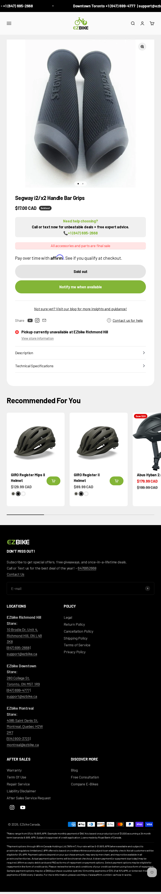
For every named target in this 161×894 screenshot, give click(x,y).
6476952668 (87, 568)
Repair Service (18, 784)
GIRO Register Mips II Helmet (28, 477)
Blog (74, 770)
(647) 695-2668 (18, 647)
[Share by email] (44, 320)
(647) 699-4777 (18, 690)
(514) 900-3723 (18, 738)
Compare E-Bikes (84, 784)
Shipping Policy (75, 638)
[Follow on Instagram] (37, 320)
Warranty (14, 770)
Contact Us (15, 574)
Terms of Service (77, 645)
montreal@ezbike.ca (23, 744)
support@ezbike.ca (22, 653)
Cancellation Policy (78, 631)
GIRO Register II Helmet (87, 477)
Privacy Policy (74, 651)
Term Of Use (16, 777)
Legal (68, 617)
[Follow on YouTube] (30, 320)
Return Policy (74, 624)
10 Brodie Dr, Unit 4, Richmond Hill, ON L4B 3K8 (24, 635)
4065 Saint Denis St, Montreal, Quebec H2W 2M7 (25, 726)
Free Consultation (85, 777)
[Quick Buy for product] (53, 480)
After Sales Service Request (29, 798)
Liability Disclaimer (21, 791)
